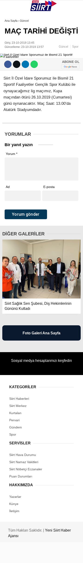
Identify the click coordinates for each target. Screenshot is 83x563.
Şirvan (12, 75)
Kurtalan (15, 38)
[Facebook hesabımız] (14, 555)
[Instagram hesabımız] (40, 555)
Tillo (11, 85)
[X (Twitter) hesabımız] (26, 555)
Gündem (13, 94)
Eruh (11, 47)
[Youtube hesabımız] (52, 555)
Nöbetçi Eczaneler (23, 103)
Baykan (13, 56)
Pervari (13, 66)
